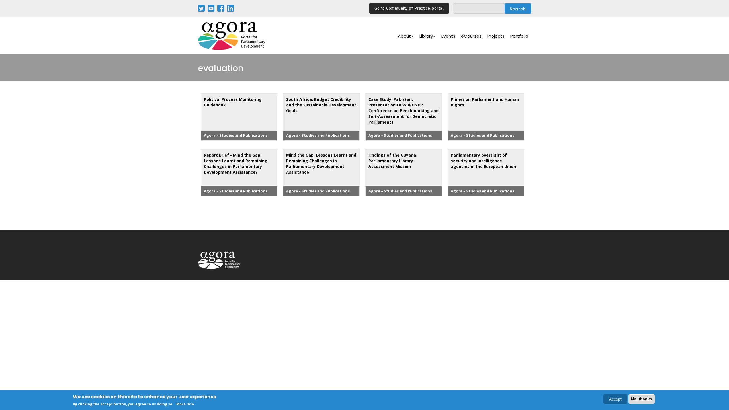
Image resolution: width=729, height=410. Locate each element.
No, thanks (641, 399)
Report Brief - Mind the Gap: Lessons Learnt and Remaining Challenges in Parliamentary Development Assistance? (235, 163)
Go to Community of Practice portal (409, 8)
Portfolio (519, 36)
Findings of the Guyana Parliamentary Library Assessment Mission (392, 160)
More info (185, 403)
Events (448, 36)
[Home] (232, 35)
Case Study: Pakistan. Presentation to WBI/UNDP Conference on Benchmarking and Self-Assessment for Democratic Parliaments (403, 111)
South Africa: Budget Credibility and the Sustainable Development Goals (321, 105)
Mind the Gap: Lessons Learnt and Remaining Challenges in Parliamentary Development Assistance (321, 163)
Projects (496, 36)
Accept (615, 399)
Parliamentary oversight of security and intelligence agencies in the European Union (483, 160)
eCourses (471, 36)
